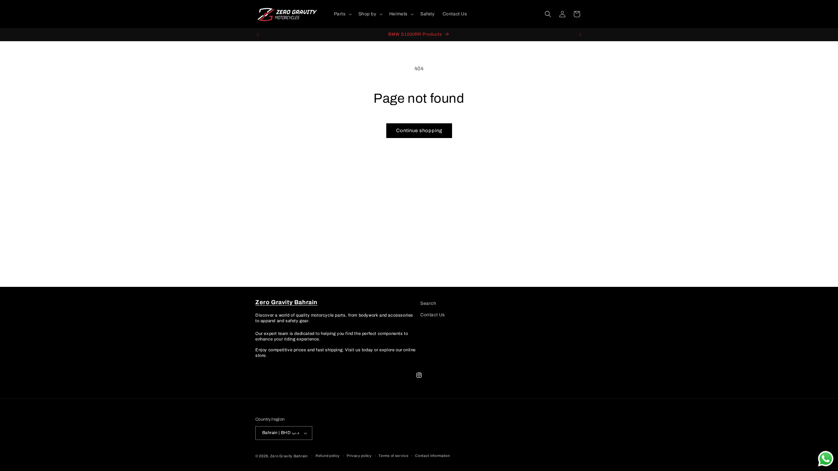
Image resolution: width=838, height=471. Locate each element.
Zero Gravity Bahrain (289, 456)
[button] (342, 14)
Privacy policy (359, 456)
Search (428, 303)
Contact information (432, 456)
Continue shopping (419, 130)
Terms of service (393, 456)
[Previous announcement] (257, 34)
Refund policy (328, 456)
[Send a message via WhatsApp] (826, 459)
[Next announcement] (580, 34)
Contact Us (432, 314)
